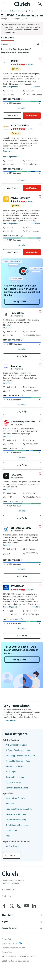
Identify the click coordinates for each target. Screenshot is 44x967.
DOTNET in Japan (13, 782)
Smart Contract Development (18, 825)
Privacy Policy (7, 939)
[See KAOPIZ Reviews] (19, 64)
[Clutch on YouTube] (26, 905)
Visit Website (32, 115)
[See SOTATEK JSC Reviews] (19, 589)
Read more (7, 151)
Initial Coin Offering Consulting (19, 809)
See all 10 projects (10, 87)
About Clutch (7, 915)
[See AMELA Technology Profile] (6, 199)
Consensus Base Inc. (21, 528)
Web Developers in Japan (17, 745)
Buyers (5, 922)
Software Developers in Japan (19, 750)
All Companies (7, 37)
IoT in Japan (11, 772)
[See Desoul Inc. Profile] (6, 367)
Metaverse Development (16, 814)
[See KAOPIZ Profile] (6, 62)
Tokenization (11, 830)
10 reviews (29, 65)
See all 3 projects (10, 157)
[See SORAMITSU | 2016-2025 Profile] (6, 423)
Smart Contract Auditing (16, 820)
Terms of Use (7, 952)
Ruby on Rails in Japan (16, 777)
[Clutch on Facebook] (4, 905)
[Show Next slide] (39, 103)
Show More (36, 87)
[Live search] (40, 4)
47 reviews (29, 590)
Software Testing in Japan (17, 788)
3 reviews (29, 129)
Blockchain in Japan (14, 766)
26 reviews (29, 201)
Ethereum (10, 803)
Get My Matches (20, 301)
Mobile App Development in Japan (20, 755)
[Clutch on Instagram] (19, 905)
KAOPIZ (14, 61)
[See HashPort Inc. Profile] (6, 314)
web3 (8, 836)
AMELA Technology (20, 198)
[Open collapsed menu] (4, 4)
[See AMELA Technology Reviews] (19, 201)
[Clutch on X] (11, 905)
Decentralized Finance (15, 798)
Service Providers (9, 928)
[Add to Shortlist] (40, 59)
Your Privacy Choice (9, 943)
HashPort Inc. (17, 313)
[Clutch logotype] (22, 4)
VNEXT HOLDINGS (20, 125)
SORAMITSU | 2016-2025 (23, 421)
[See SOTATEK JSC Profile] (6, 587)
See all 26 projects (10, 223)
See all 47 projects (10, 607)
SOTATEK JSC (17, 586)
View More (10, 855)
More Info (21, 108)
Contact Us (6, 896)
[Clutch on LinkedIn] (34, 905)
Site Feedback (8, 889)
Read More (11, 720)
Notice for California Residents (13, 948)
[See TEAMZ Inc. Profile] (6, 476)
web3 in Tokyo (12, 846)
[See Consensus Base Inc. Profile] (6, 529)
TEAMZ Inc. (16, 474)
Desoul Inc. (16, 366)
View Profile (12, 115)
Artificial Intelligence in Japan (18, 761)
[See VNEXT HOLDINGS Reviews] (19, 129)
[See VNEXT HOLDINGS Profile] (6, 127)
